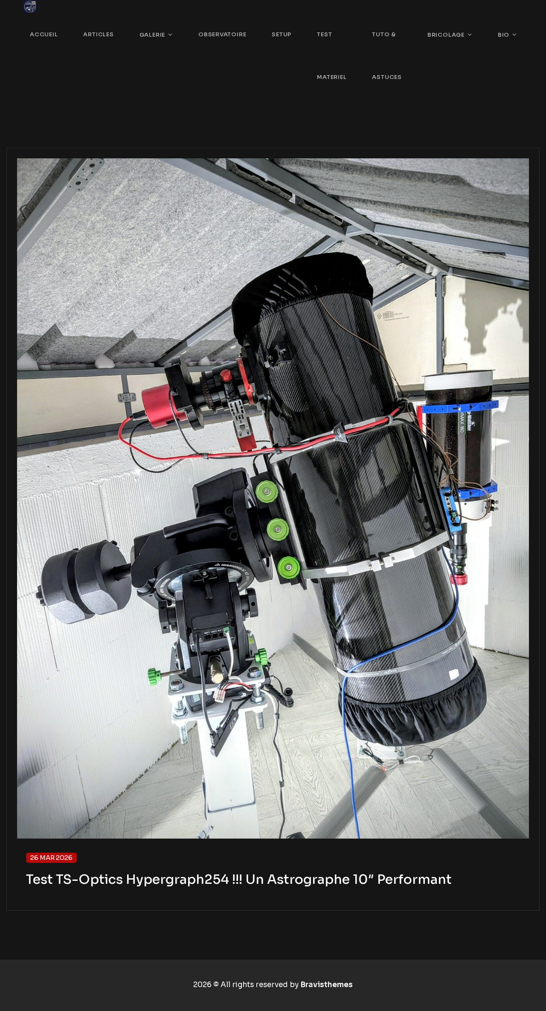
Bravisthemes (326, 984)
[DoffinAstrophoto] (30, 6)
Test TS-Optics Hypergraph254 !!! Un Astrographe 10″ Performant (239, 879)
